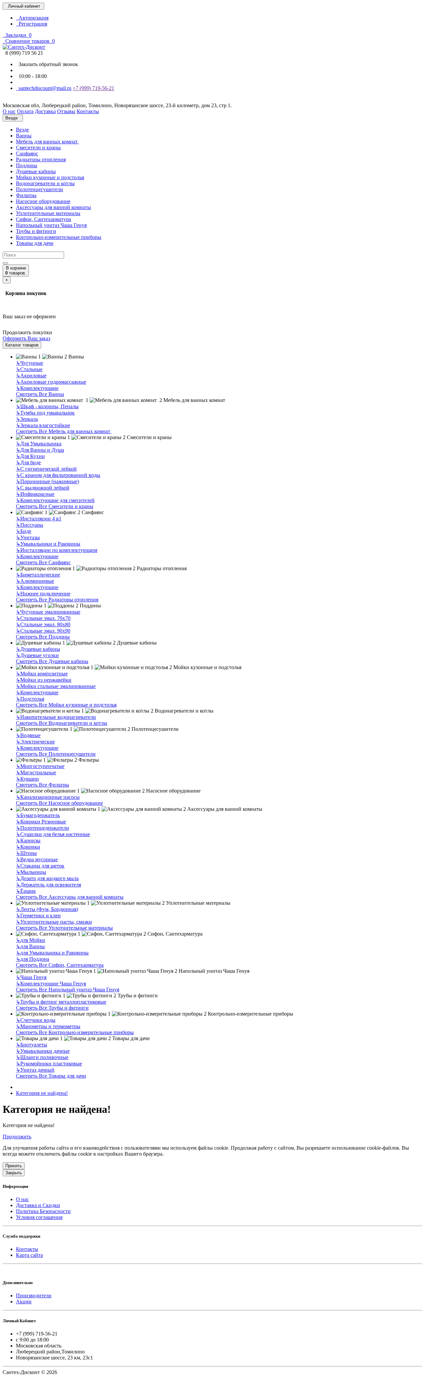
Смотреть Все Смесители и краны (54, 506)
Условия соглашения (39, 1217)
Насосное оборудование (43, 201)
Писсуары (29, 525)
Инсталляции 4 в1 (38, 518)
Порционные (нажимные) (47, 481)
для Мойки (30, 940)
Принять (13, 1165)
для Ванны (30, 946)
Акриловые (31, 375)
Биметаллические (38, 574)
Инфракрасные (35, 494)
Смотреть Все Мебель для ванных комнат (64, 431)
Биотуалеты (31, 1044)
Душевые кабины (36, 171)
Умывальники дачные (43, 1051)
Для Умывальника (38, 443)
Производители (33, 1295)
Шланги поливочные (42, 1057)
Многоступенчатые (40, 766)
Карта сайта (29, 1255)
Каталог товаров (22, 345)
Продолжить (17, 1136)
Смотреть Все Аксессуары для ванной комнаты (70, 897)
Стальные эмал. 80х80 (43, 624)
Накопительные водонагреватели (56, 717)
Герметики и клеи (38, 915)
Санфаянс (27, 153)
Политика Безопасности (43, 1211)
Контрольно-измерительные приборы (58, 237)
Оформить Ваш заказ (26, 338)
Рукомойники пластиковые (49, 1063)
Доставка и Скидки (38, 1205)
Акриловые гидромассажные (51, 382)
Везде (22, 129)
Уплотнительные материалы (48, 213)
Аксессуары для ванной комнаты (53, 207)
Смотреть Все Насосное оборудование (59, 803)
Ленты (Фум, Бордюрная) (47, 909)
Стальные (29, 369)
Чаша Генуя (31, 977)
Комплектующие (37, 388)
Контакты (27, 1249)
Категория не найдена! (42, 1093)
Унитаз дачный (35, 1070)
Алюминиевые (35, 581)
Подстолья (30, 699)
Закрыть (13, 1172)
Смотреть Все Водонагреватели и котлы (61, 723)
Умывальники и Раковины (48, 544)
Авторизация (32, 18)
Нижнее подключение (43, 593)
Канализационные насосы (48, 797)
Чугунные (29, 363)
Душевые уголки (37, 655)
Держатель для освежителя (48, 884)
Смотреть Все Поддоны (43, 637)
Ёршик (26, 891)
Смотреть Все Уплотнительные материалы (64, 928)
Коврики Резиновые (41, 821)
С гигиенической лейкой (46, 469)
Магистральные (36, 772)
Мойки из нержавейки (43, 680)
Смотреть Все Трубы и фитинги (52, 1008)
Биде (23, 531)
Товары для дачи (34, 243)
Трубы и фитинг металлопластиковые (61, 1002)
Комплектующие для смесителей (55, 500)
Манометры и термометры (48, 1026)
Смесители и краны (38, 147)
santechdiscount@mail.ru (43, 88)
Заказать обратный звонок (47, 64)
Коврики (28, 847)
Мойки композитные (42, 673)
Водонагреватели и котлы (45, 183)
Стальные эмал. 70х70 (43, 618)
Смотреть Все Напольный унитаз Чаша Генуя (67, 989)
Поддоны (26, 165)
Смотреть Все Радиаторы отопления (57, 599)
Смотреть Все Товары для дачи (51, 1076)
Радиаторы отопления (41, 159)
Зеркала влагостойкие (43, 425)
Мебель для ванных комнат (47, 141)
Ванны (24, 135)
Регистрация (31, 24)
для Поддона (32, 959)
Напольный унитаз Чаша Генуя (51, 225)
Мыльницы (31, 872)
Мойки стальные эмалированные (56, 686)
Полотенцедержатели (42, 828)
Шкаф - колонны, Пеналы (47, 406)
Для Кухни (30, 456)
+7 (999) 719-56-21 (93, 88)
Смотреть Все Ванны (40, 394)
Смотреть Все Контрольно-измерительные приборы (75, 1032)
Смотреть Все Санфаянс (43, 562)
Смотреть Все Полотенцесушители (56, 754)
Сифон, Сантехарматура (43, 219)
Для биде (28, 462)
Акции (24, 1301)
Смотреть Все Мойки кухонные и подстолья (66, 705)
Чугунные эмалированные (48, 612)
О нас (22, 1199)
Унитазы (28, 537)
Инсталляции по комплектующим (56, 550)
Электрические (35, 741)
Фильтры (26, 195)
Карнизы (28, 840)
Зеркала (27, 419)
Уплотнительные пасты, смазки (54, 922)
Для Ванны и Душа (40, 450)
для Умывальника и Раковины (52, 953)
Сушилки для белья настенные (53, 834)
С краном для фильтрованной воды (58, 475)
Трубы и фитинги (36, 231)
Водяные (28, 735)
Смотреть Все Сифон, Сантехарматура (60, 965)
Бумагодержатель (38, 815)
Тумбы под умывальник (45, 413)
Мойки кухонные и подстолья (50, 177)
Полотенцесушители (39, 189)
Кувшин (27, 779)
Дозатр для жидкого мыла (47, 878)
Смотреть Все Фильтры (42, 785)
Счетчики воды (35, 1020)
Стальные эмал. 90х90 (43, 631)
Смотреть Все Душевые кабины (52, 661)
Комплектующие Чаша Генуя (51, 983)
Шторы (26, 853)
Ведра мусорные (37, 859)
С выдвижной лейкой (42, 488)
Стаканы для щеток (40, 866)
